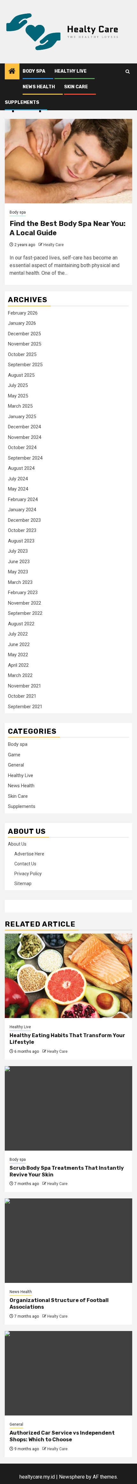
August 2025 (21, 375)
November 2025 (24, 344)
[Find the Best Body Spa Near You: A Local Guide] (68, 161)
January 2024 (22, 510)
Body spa (34, 71)
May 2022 (18, 655)
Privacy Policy (28, 873)
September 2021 (25, 706)
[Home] (12, 71)
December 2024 (24, 427)
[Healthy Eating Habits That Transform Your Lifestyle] (68, 976)
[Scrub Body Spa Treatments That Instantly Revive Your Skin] (68, 1108)
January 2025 (22, 416)
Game (14, 755)
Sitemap (23, 883)
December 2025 (24, 334)
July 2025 (18, 385)
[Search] (128, 71)
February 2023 (23, 592)
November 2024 (24, 437)
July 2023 (18, 551)
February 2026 (23, 313)
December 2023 (24, 520)
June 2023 (19, 561)
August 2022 (21, 624)
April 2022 (18, 665)
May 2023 (18, 572)
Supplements (22, 102)
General (16, 765)
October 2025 (22, 354)
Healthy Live (70, 71)
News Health (39, 87)
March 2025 (20, 406)
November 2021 (24, 686)
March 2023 (20, 582)
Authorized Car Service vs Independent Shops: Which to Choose (62, 1436)
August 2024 (21, 468)
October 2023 (22, 530)
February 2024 (23, 499)
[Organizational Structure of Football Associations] (68, 1240)
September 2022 (25, 613)
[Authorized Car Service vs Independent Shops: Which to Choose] (68, 1373)
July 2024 (18, 479)
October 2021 (22, 696)
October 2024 (22, 447)
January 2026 (22, 323)
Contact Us (25, 863)
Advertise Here (29, 853)
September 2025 (25, 364)
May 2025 (18, 396)
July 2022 (18, 634)
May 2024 (18, 489)
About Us (17, 844)
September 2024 (25, 458)
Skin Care (76, 87)
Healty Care (53, 245)
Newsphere (72, 1477)
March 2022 (20, 675)
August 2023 (21, 541)
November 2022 (24, 603)
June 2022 (19, 644)
